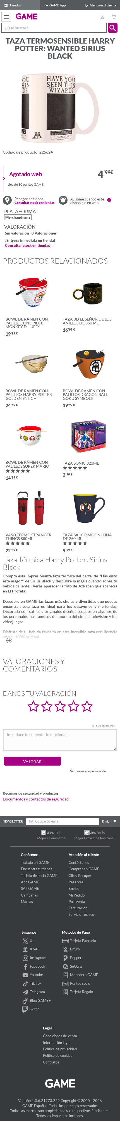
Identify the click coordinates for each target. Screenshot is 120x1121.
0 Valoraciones (44, 233)
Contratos (51, 1062)
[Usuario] (102, 16)
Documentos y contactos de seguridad (36, 799)
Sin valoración (17, 233)
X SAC (34, 949)
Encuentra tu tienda (36, 869)
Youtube (36, 974)
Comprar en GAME (84, 869)
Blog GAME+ (40, 1000)
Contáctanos (79, 862)
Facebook (37, 966)
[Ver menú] (6, 16)
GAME (27, 16)
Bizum (74, 949)
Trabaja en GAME (35, 862)
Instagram (37, 957)
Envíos (74, 888)
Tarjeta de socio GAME (39, 875)
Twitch (33, 1009)
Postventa (77, 901)
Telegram (37, 991)
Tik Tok (35, 983)
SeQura (75, 966)
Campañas (29, 895)
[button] (112, 28)
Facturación (78, 908)
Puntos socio (79, 983)
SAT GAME (30, 888)
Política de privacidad (60, 1049)
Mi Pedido (77, 895)
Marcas (27, 901)
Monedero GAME (83, 974)
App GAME (30, 882)
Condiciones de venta (60, 1036)
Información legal (56, 1042)
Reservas (76, 882)
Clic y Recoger (80, 875)
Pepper (75, 957)
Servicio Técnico (81, 914)
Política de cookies (57, 1055)
